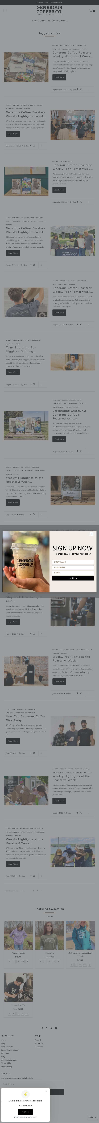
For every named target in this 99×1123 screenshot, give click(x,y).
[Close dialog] (92, 534)
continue (73, 578)
